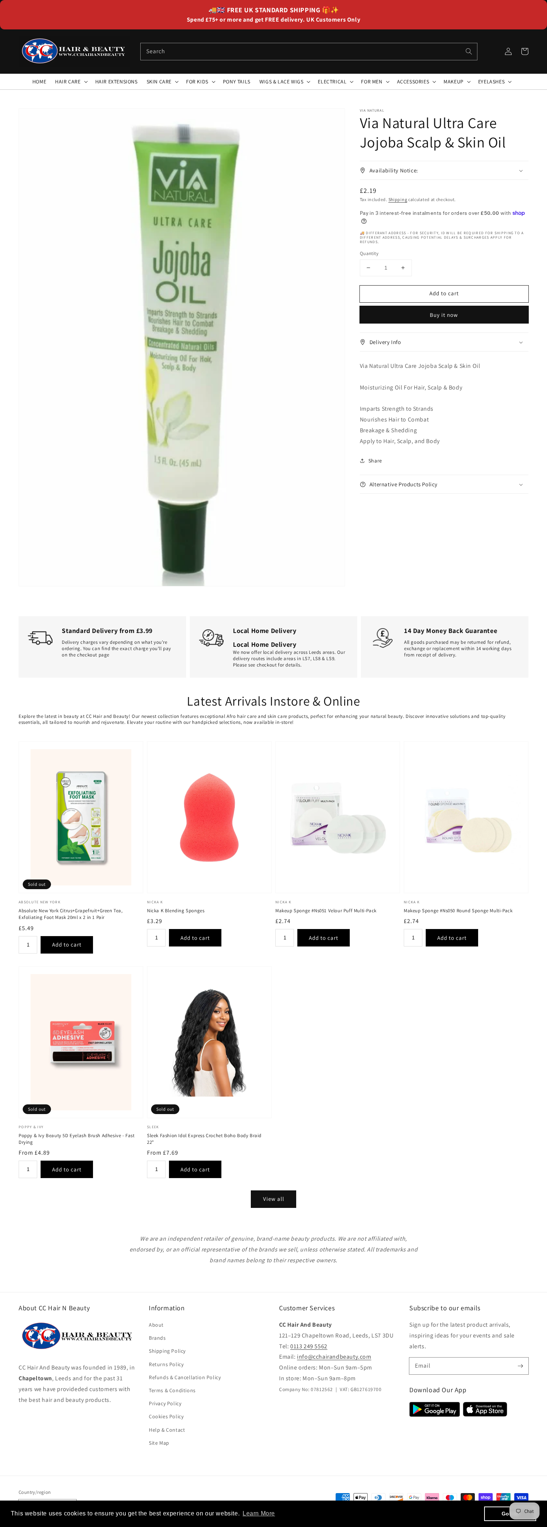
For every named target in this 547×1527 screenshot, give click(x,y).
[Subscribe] (520, 1366)
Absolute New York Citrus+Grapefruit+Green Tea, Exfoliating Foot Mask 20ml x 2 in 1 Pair (71, 913)
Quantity (369, 253)
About (156, 1324)
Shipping (397, 199)
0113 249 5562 (308, 1346)
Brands (157, 1337)
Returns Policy (166, 1364)
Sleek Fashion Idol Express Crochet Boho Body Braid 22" (204, 1138)
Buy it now (444, 314)
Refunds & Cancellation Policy (185, 1377)
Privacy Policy (165, 1403)
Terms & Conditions (172, 1390)
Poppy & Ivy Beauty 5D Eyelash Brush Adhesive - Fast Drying (77, 1138)
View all (273, 1198)
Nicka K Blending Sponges (175, 910)
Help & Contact (167, 1429)
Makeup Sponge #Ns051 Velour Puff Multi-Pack (326, 910)
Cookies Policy (166, 1416)
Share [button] (375, 460)
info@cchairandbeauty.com (334, 1357)
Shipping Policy (167, 1351)
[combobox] (309, 51)
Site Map (159, 1442)
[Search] (469, 51)
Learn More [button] (259, 1513)
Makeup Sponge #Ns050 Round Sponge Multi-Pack (458, 910)
